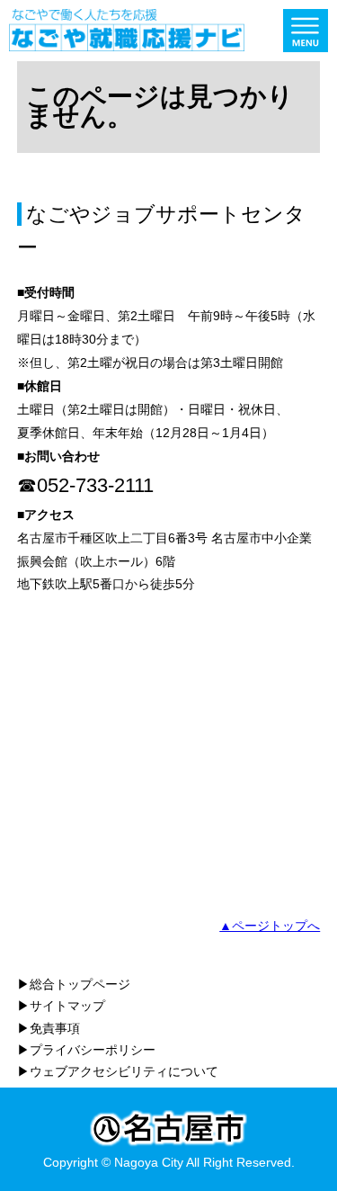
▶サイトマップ (61, 1005)
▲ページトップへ (269, 925)
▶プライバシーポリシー (86, 1049)
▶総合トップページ (73, 984)
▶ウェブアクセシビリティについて (117, 1071)
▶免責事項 (48, 1028)
